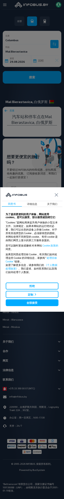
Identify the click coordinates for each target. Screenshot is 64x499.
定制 (30, 294)
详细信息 (32, 203)
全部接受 (32, 302)
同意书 (12, 203)
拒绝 (32, 285)
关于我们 (52, 203)
